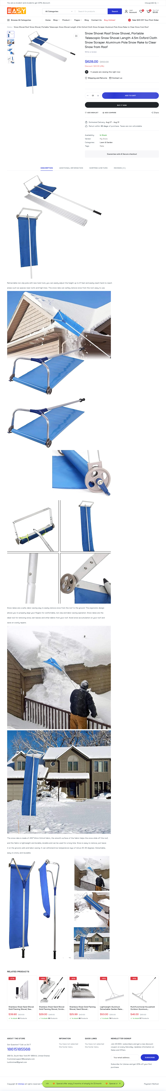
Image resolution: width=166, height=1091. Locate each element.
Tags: (87, 146)
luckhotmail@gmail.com (17, 1062)
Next (159, 998)
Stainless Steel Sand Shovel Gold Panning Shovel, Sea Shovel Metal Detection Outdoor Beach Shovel (21, 1008)
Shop (55, 20)
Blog (87, 20)
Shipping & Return (98, 168)
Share (156, 112)
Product (66, 20)
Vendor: (88, 139)
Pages (77, 20)
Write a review (91, 52)
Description (47, 168)
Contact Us (96, 20)
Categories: (90, 142)
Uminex (21, 1084)
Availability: (89, 135)
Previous (7, 998)
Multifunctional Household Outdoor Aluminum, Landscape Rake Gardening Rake (142, 1008)
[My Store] (16, 11)
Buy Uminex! (109, 20)
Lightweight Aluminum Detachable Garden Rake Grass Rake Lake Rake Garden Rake (113, 1008)
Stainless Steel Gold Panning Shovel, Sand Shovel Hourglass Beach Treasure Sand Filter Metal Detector (83, 1008)
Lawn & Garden (106, 142)
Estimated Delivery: (97, 122)
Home (48, 20)
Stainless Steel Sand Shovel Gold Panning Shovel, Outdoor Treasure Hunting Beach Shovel (52, 1008)
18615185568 (18, 1049)
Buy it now (122, 105)
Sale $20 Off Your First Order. (145, 20)
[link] (33, 981)
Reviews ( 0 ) (119, 168)
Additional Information (71, 168)
